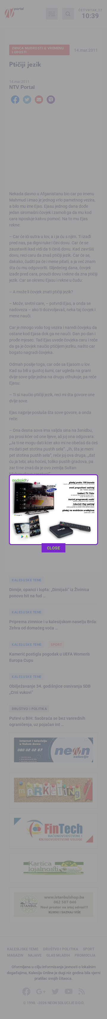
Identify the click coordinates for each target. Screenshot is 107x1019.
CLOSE (53, 548)
